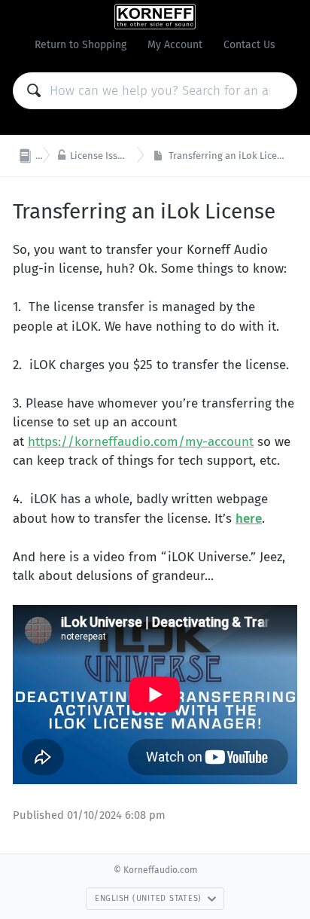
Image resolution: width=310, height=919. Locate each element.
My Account (174, 44)
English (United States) (148, 898)
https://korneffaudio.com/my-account (141, 442)
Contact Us (249, 44)
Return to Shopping (80, 44)
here (249, 519)
